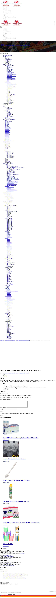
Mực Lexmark (7, 130)
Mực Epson (7, 126)
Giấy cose (8, 274)
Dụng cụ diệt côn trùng (11, 172)
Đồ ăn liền (9, 188)
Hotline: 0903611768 (4, 595)
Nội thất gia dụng (8, 151)
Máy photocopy (9, 96)
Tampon (8, 261)
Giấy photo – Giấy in (8, 296)
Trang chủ (2, 44)
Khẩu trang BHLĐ (8, 61)
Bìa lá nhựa (9, 329)
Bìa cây (8, 324)
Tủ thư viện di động (8, 162)
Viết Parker (9, 251)
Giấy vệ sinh (9, 173)
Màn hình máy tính (10, 72)
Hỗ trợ (14, 594)
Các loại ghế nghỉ (10, 153)
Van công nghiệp (10, 200)
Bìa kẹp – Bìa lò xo (10, 326)
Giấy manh (9, 276)
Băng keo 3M (9, 220)
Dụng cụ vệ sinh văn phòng (7, 103)
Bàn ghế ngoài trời (10, 152)
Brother (6, 120)
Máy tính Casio (9, 73)
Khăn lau (8, 175)
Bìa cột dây (9, 325)
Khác (3, 106)
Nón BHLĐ (7, 63)
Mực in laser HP (7, 127)
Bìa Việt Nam (9, 237)
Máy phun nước (10, 195)
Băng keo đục (9, 222)
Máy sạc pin (9, 97)
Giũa (8, 199)
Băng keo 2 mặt (9, 219)
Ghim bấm (9, 207)
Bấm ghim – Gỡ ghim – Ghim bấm (11, 205)
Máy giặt (6, 117)
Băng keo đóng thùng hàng (7, 55)
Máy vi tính (9, 101)
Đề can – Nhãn (7, 285)
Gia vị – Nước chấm (10, 189)
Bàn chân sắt (7, 142)
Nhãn (8, 287)
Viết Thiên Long (10, 255)
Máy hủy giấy (9, 92)
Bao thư (8, 323)
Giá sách (6, 148)
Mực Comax (7, 124)
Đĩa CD (8, 289)
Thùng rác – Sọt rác (10, 183)
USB (8, 81)
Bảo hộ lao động (5, 56)
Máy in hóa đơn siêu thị (11, 94)
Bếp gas (8, 111)
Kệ (5, 149)
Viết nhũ (8, 250)
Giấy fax (8, 275)
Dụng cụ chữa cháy (8, 59)
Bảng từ (8, 215)
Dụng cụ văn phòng (8, 267)
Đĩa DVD (8, 290)
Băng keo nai (9, 225)
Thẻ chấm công (9, 320)
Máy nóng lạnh (9, 108)
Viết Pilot (8, 253)
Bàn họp (6, 143)
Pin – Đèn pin (7, 303)
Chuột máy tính (9, 67)
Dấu (7, 259)
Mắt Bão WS (10, 594)
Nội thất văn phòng (6, 141)
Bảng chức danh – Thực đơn (12, 211)
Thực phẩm (7, 186)
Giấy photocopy (5, 104)
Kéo (7, 265)
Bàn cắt (8, 269)
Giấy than (8, 278)
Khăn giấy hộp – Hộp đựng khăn (12, 174)
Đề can (8, 286)
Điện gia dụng (7, 107)
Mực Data (6, 125)
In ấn (3, 105)
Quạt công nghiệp (10, 116)
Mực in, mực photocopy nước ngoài (9, 119)
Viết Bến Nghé (9, 243)
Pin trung (8, 311)
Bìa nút (8, 331)
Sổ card (8, 315)
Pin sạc (8, 309)
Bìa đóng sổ (7, 231)
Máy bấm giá (9, 209)
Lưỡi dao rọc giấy (10, 266)
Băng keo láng (9, 224)
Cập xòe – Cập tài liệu (11, 333)
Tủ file (6, 158)
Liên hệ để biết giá (6, 440)
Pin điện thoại (9, 307)
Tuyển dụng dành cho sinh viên (10, 17)
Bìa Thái (8, 235)
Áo (5, 57)
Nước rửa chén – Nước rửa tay (12, 178)
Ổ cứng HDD (9, 75)
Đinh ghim (9, 292)
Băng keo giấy (9, 223)
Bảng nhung (9, 213)
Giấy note (8, 277)
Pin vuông (9, 312)
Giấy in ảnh (9, 297)
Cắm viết (8, 270)
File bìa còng (9, 334)
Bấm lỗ (8, 268)
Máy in (8, 93)
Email (1, 411)
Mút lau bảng (9, 216)
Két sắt (6, 150)
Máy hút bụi (9, 91)
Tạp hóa (17, 45)
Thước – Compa (10, 284)
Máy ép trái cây (9, 113)
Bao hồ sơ (8, 322)
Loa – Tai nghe (9, 70)
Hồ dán (8, 230)
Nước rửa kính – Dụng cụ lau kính (13, 179)
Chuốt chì (8, 272)
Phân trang (9, 338)
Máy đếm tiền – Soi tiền (11, 86)
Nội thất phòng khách (10, 156)
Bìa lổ (8, 330)
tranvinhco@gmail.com (7, 555)
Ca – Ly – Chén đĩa (10, 168)
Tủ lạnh (8, 109)
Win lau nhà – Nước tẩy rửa (12, 184)
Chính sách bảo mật (3, 569)
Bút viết (6, 238)
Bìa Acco (8, 204)
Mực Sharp (7, 135)
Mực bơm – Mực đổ (8, 121)
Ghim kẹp (8, 293)
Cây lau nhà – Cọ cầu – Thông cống (13, 169)
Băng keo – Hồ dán (8, 218)
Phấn (8, 217)
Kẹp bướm (9, 294)
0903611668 (22, 553)
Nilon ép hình (9, 337)
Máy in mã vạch (10, 95)
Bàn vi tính (7, 145)
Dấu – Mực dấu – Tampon (9, 258)
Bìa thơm (8, 236)
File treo (8, 335)
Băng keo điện (9, 221)
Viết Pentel (9, 252)
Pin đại (8, 306)
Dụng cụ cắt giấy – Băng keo (10, 262)
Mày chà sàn (9, 194)
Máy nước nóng (7, 118)
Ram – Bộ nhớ (9, 77)
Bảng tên (8, 214)
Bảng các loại (7, 210)
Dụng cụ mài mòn (10, 197)
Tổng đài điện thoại (10, 102)
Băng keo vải (9, 228)
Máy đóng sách (9, 88)
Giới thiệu (4, 29)
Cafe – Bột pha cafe (10, 187)
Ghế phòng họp (7, 147)
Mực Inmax (7, 129)
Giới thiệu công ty (8, 10)
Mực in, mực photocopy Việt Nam (9, 140)
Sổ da (8, 316)
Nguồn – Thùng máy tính (11, 74)
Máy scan (8, 98)
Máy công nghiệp (8, 193)
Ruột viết (8, 241)
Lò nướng (8, 112)
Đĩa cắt (8, 198)
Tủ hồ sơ (6, 160)
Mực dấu (8, 260)
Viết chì (8, 244)
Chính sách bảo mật (52, 591)
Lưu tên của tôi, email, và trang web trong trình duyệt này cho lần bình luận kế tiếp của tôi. (17, 413)
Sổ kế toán (9, 318)
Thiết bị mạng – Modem (11, 79)
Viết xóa (8, 256)
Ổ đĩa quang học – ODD (11, 76)
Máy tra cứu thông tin (10, 100)
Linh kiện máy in (10, 69)
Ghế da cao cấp (7, 146)
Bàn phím (8, 66)
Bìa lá (8, 327)
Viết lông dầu (9, 248)
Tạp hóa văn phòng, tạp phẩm (10, 45)
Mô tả (4, 374)
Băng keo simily (10, 226)
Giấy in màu (9, 298)
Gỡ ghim (8, 208)
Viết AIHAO (9, 242)
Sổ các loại (7, 313)
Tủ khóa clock (7, 161)
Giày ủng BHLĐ (8, 60)
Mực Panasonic (7, 132)
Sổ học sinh (9, 317)
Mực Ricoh (7, 133)
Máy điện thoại (9, 87)
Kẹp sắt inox (9, 295)
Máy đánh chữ (9, 85)
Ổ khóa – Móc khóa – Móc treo (12, 181)
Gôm (8, 280)
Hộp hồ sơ (9, 336)
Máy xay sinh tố (10, 114)
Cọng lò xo (9, 273)
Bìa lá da (8, 328)
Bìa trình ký (9, 332)
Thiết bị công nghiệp (8, 196)
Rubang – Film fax (8, 139)
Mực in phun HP (8, 128)
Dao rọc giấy (9, 263)
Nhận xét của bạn (3, 407)
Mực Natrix (7, 131)
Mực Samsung (7, 134)
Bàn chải (8, 165)
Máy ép (8, 89)
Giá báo (8, 154)
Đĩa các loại (7, 288)
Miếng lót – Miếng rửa (11, 177)
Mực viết (8, 240)
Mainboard (9, 71)
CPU (8, 68)
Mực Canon (7, 122)
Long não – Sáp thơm (10, 176)
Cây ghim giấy (9, 271)
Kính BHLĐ (7, 62)
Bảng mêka (9, 212)
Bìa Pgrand (9, 234)
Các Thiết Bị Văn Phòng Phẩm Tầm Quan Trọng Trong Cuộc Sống (14, 577)
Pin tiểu (8, 310)
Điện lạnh (6, 110)
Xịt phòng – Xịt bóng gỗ (11, 185)
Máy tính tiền (9, 99)
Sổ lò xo (8, 319)
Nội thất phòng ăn (10, 155)
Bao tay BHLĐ (7, 58)
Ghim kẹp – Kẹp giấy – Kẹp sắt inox (11, 291)
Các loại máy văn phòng (7, 64)
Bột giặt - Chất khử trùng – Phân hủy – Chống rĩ (15, 167)
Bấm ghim (9, 206)
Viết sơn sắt (9, 254)
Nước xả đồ (9, 180)
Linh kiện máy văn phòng (9, 65)
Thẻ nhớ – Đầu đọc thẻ (11, 78)
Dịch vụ (4, 11)
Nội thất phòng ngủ (10, 157)
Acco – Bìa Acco (8, 202)
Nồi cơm (8, 115)
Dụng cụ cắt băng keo (11, 264)
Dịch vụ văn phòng (8, 12)
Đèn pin (8, 304)
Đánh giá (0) (5, 375)
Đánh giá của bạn (3, 399)
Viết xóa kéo (9, 257)
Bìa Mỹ (8, 233)
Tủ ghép (6, 159)
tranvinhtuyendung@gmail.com (8, 565)
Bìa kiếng (8, 232)
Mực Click (7, 123)
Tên (1, 409)
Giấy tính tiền (9, 279)
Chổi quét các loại (10, 170)
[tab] (29, 374)
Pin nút (8, 308)
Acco (8, 203)
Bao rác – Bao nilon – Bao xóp (24, 45)
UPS (8, 80)
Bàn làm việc (7, 144)
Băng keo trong (9, 227)
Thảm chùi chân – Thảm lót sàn (12, 182)
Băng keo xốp (9, 229)
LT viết (8, 239)
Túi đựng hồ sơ (7, 321)
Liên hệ (4, 18)
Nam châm (9, 283)
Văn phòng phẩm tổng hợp (7, 201)
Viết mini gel (9, 249)
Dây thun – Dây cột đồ (11, 171)
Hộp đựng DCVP (10, 281)
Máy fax (8, 90)
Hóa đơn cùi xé (9, 314)
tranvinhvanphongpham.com (9, 556)
